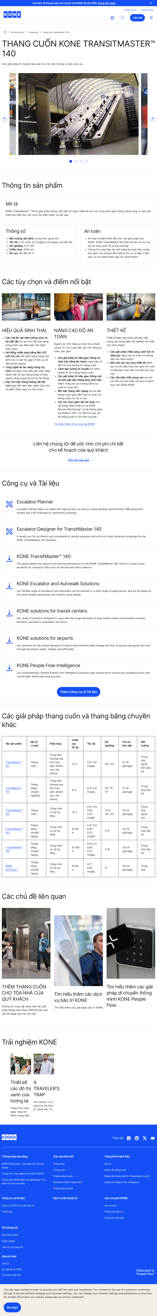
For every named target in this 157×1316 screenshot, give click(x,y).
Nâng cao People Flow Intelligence (122, 1182)
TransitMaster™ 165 (14, 830)
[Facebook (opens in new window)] (128, 1137)
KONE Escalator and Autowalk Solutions (58, 583)
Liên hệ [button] (137, 17)
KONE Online (147, 10)
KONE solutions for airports (45, 638)
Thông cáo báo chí (114, 1211)
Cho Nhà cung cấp (11, 1275)
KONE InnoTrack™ (12, 867)
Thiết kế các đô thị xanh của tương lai (20, 1091)
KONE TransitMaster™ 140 (44, 556)
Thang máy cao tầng (14, 1156)
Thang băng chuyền (63, 1176)
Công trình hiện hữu (117, 1156)
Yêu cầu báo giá (78, 460)
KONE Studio (130, 10)
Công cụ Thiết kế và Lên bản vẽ (18, 1205)
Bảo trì (108, 1163)
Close (151, 3)
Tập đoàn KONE (10, 1235)
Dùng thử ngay (106, 3)
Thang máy (59, 1163)
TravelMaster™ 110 (14, 764)
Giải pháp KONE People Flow (67, 1182)
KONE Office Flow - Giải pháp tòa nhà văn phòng (23, 1165)
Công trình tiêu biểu (114, 1217)
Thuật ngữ (7, 1211)
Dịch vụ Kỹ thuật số (65, 1198)
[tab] (70, 161)
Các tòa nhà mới (17, 32)
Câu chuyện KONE (116, 1198)
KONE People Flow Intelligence (48, 665)
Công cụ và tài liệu (13, 1198)
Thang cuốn (33, 32)
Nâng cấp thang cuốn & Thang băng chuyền (127, 1176)
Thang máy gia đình (63, 1188)
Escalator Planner (35, 501)
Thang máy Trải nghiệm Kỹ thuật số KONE (23, 1173)
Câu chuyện (111, 1205)
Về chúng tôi (10, 1227)
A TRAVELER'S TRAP (46, 1088)
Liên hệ (5, 1263)
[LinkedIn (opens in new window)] (136, 1137)
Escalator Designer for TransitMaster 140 (59, 529)
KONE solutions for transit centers (52, 611)
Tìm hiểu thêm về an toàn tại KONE (74, 424)
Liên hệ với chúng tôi (12, 1247)
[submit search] (122, 17)
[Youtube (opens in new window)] (152, 1137)
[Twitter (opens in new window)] (144, 1137)
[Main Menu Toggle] (151, 17)
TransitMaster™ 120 (14, 812)
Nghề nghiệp (8, 1241)
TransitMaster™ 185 (14, 849)
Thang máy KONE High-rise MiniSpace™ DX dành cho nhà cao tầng (23, 1181)
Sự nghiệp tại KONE (12, 1269)
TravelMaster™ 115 (14, 790)
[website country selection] (112, 18)
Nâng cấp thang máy (115, 1170)
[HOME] (5, 32)
